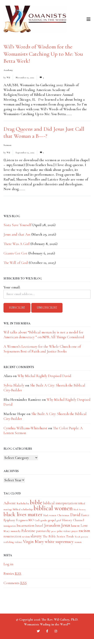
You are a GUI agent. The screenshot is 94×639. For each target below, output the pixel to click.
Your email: (11, 287)
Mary (6, 531)
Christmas (63, 515)
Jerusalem (52, 525)
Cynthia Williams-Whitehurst (25, 428)
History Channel (73, 520)
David (75, 514)
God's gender (41, 520)
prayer (74, 531)
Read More (81, 114)
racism (84, 530)
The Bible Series (54, 536)
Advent (9, 503)
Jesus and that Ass (16, 234)
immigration (9, 525)
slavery (36, 536)
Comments (15, 583)
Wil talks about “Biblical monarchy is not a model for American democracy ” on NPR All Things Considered (43, 334)
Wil (8, 77)
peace (53, 531)
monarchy (16, 531)
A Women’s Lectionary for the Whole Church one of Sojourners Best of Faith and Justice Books (42, 349)
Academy (8, 70)
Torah (70, 536)
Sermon (7, 145)
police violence (64, 531)
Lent (84, 525)
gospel (52, 520)
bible (36, 502)
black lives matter (22, 514)
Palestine (28, 530)
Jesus (65, 525)
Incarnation (25, 525)
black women (49, 515)
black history (79, 509)
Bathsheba (23, 503)
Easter (85, 515)
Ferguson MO (25, 520)
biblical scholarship (23, 509)
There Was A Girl (16, 244)
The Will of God (15, 262)
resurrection (12, 536)
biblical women (53, 508)
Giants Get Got (15, 253)
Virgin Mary (33, 541)
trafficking (8, 542)
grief (59, 520)
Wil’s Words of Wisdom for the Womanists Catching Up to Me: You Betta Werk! (43, 53)
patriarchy (43, 531)
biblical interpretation (60, 503)
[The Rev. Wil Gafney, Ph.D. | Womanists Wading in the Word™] (35, 19)
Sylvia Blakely (13, 385)
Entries (12, 573)
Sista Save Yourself (17, 225)
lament (75, 526)
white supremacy (59, 541)
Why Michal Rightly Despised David (44, 376)
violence (18, 542)
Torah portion (81, 536)
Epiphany (9, 520)
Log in (8, 564)
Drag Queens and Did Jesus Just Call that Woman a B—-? (43, 132)
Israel (39, 525)
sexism (26, 536)
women (78, 542)
